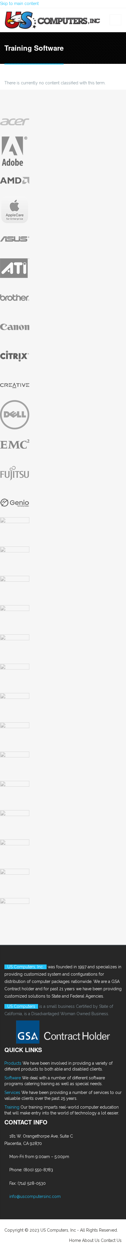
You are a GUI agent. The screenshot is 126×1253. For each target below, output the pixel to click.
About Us (91, 1240)
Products (12, 1063)
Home (75, 1240)
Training (11, 1107)
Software (12, 1078)
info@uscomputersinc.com (35, 1196)
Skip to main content (19, 3)
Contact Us (111, 1240)
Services (12, 1092)
